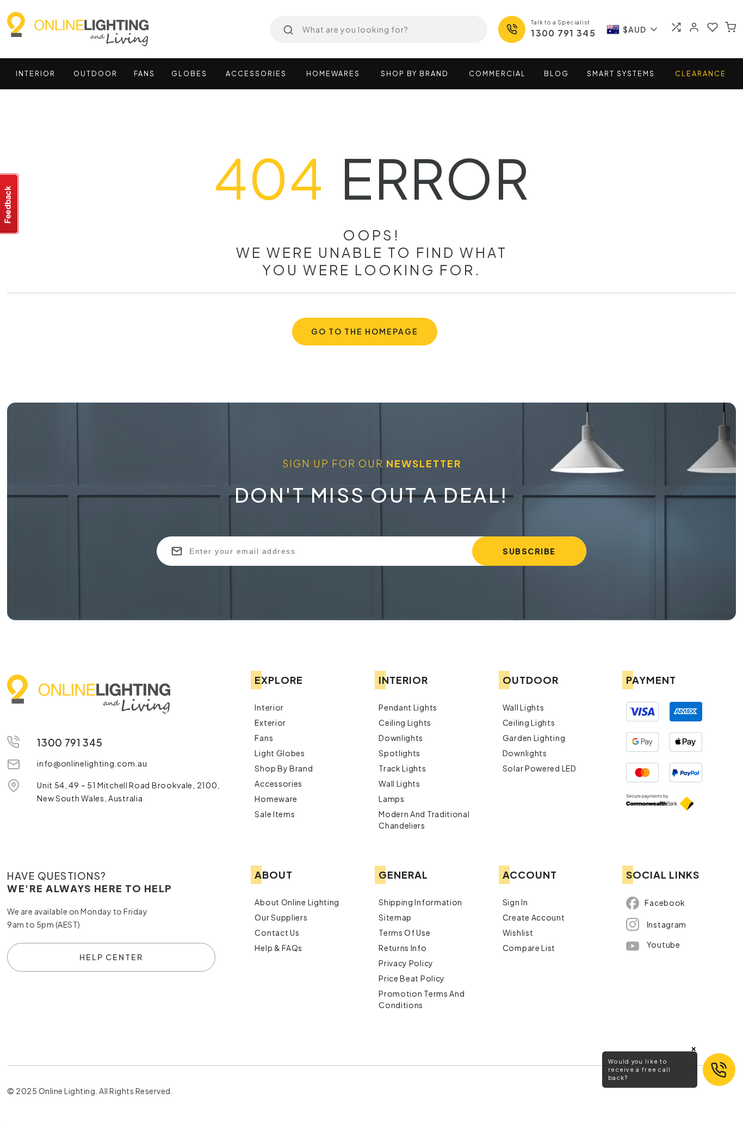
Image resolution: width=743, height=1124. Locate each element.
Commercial (497, 73)
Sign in (515, 902)
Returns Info (402, 948)
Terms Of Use (404, 932)
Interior (35, 73)
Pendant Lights (408, 707)
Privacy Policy (406, 963)
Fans (144, 73)
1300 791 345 (563, 33)
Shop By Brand (284, 768)
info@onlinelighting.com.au (92, 763)
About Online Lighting (297, 902)
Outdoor (95, 73)
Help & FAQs (278, 948)
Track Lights (402, 768)
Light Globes (280, 753)
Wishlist (518, 932)
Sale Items (275, 814)
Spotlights (399, 753)
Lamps (392, 799)
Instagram (666, 924)
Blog (556, 73)
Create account (534, 917)
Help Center (111, 957)
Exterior (270, 722)
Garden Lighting (534, 738)
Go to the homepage (364, 331)
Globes (189, 73)
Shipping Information (420, 902)
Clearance (700, 73)
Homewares (333, 73)
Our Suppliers (281, 917)
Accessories (256, 73)
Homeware (276, 799)
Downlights (401, 738)
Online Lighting (77, 29)
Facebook (665, 902)
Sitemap (395, 917)
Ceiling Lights (405, 722)
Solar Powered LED (540, 768)
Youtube (663, 944)
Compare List (529, 948)
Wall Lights (399, 783)
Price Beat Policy (412, 978)
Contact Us (277, 932)
